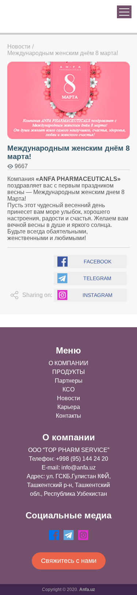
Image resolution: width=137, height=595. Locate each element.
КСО (68, 389)
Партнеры (69, 381)
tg (69, 535)
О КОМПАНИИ (68, 363)
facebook (97, 261)
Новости (18, 46)
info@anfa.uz (78, 467)
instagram (98, 295)
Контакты (68, 416)
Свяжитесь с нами (68, 560)
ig (83, 535)
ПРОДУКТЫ (68, 372)
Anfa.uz (87, 589)
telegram (97, 278)
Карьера (68, 407)
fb (54, 535)
